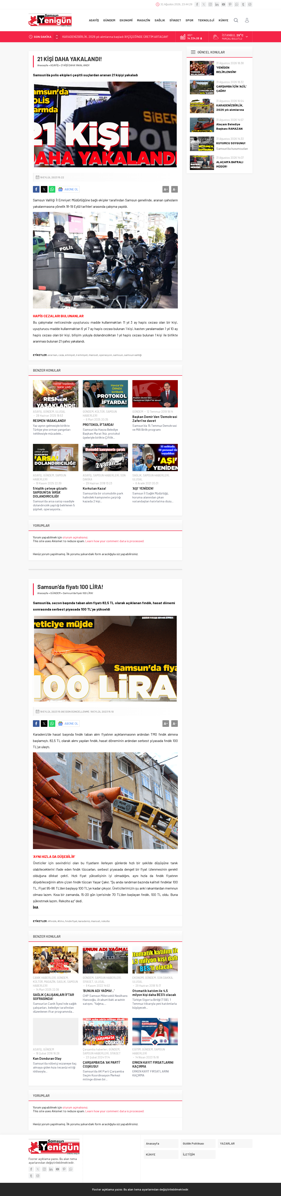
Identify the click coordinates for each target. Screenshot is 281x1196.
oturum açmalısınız (75, 537)
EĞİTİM (136, 1049)
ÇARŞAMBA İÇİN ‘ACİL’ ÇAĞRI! (231, 88)
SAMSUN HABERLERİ (106, 475)
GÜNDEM (48, 411)
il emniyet (82, 354)
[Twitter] (203, 4)
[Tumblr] (243, 4)
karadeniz (84, 921)
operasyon (105, 354)
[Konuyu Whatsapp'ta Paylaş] (52, 189)
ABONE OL (71, 189)
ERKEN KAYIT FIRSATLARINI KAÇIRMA (152, 1064)
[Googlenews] (249, 4)
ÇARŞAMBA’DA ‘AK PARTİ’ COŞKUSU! (101, 1064)
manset (93, 354)
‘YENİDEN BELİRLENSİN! (226, 70)
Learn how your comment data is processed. (114, 541)
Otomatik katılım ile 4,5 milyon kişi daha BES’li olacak (154, 993)
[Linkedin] (217, 4)
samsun (118, 354)
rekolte (105, 921)
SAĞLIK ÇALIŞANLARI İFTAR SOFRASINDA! (53, 997)
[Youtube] (223, 4)
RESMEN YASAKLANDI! (49, 421)
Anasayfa (42, 65)
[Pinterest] (230, 4)
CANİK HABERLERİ (44, 977)
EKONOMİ (138, 977)
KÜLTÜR (100, 411)
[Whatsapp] (236, 4)
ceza (61, 354)
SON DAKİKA (165, 977)
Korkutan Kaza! (94, 488)
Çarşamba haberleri (95, 1049)
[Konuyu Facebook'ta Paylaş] (36, 189)
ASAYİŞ (54, 65)
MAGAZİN (49, 981)
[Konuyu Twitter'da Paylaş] (44, 189)
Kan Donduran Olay (47, 1058)
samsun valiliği (133, 354)
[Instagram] (210, 4)
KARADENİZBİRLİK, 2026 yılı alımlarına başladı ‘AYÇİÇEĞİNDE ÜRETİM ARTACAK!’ (115, 36)
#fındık (52, 921)
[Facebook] (197, 4)
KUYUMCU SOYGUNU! (231, 143)
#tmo (61, 921)
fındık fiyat (71, 921)
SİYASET (88, 981)
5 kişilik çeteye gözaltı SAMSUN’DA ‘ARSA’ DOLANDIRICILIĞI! (50, 492)
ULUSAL (60, 411)
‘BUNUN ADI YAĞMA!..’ (99, 991)
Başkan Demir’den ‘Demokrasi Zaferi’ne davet (154, 419)
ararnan (52, 354)
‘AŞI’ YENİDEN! (143, 488)
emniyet (70, 354)
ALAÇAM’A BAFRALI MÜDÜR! (229, 164)
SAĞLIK (137, 475)
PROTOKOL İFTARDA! (98, 425)
